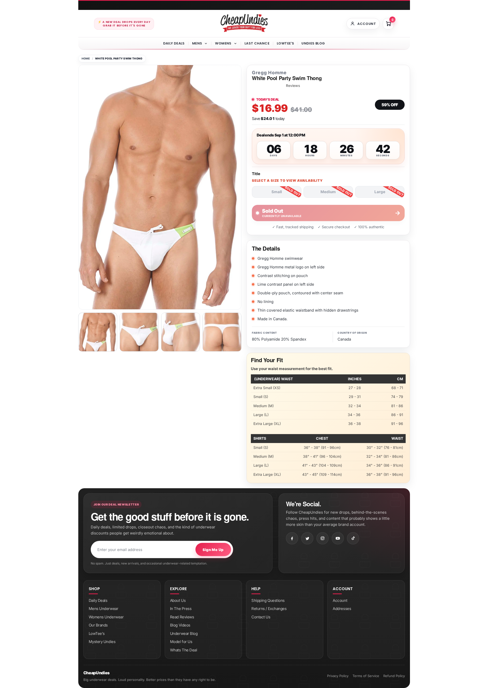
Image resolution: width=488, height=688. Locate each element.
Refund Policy (394, 676)
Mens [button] (197, 43)
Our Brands (98, 625)
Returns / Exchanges (268, 608)
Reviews (293, 86)
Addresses (342, 608)
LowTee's (285, 43)
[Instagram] (322, 538)
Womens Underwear (106, 617)
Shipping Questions (268, 600)
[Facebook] (292, 538)
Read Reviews (182, 617)
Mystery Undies (102, 641)
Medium (328, 191)
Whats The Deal (183, 650)
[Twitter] (307, 538)
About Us (178, 600)
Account (340, 600)
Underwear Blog (184, 633)
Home (86, 58)
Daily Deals (174, 43)
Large (379, 191)
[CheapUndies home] (244, 23)
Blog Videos (180, 625)
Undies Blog (313, 43)
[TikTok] (353, 538)
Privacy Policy (337, 676)
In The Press (181, 608)
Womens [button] (223, 43)
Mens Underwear (103, 608)
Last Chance (257, 43)
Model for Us (181, 641)
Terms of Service (366, 676)
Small (276, 191)
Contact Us (260, 617)
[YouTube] (338, 538)
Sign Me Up (213, 549)
